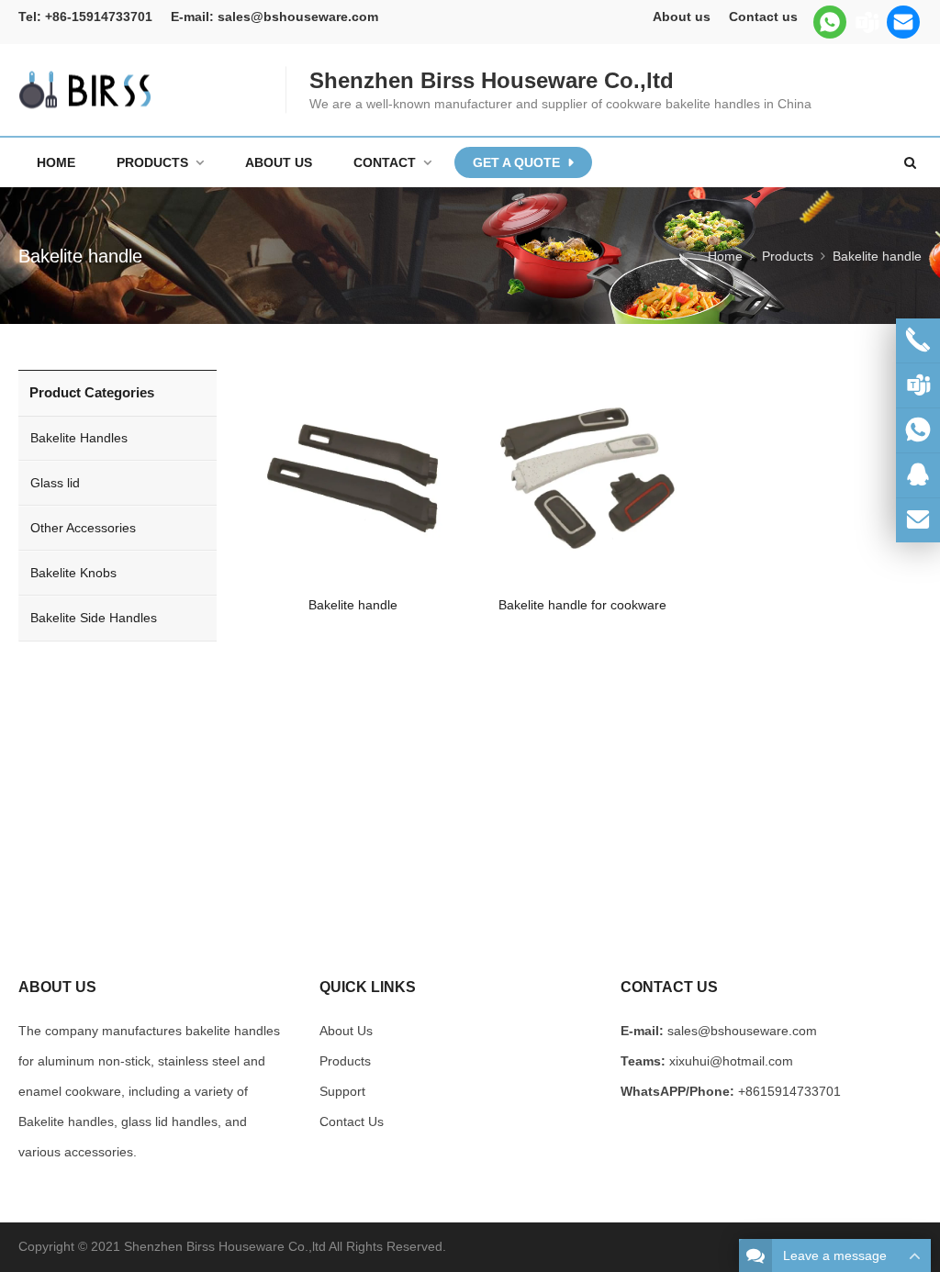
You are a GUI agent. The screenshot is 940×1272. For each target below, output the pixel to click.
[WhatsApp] (829, 22)
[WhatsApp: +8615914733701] (918, 430)
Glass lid (55, 482)
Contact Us (351, 1121)
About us (682, 16)
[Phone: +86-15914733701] (918, 340)
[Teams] (866, 22)
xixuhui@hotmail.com (731, 1061)
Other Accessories (83, 527)
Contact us (763, 16)
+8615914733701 (789, 1091)
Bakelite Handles (79, 437)
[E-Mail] (903, 22)
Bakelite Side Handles (93, 617)
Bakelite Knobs (73, 572)
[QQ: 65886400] (918, 475)
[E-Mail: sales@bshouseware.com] (918, 520)
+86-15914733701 (98, 16)
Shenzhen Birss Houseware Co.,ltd (225, 1246)
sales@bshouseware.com (298, 16)
